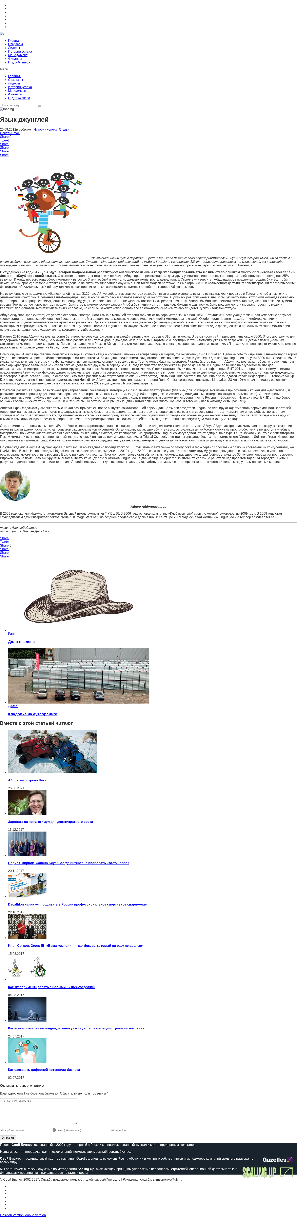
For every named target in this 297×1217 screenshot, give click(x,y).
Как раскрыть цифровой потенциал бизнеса (44, 1069)
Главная (14, 40)
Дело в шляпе (21, 642)
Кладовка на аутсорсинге (32, 714)
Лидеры (14, 48)
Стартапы (15, 44)
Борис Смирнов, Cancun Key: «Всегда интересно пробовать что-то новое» (68, 863)
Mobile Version (35, 1215)
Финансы (15, 58)
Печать (5, 133)
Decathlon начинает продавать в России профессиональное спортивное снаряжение (77, 904)
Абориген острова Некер (28, 780)
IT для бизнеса (19, 62)
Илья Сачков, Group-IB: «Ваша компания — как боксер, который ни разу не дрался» (75, 945)
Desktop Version (12, 1215)
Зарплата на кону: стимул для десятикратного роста (50, 821)
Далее (13, 706)
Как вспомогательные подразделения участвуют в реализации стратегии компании (76, 1028)
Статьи (64, 129)
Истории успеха (20, 51)
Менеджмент (17, 55)
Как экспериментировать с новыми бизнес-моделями (51, 987)
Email (15, 133)
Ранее (12, 633)
